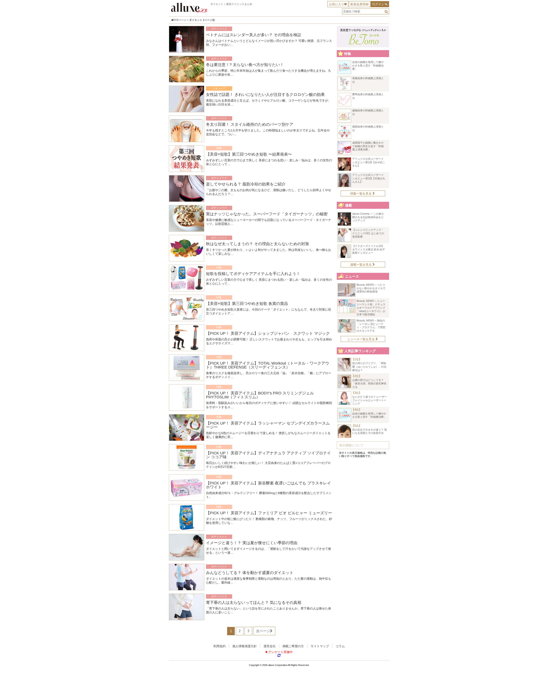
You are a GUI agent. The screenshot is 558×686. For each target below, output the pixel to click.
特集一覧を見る (361, 193)
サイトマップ (320, 646)
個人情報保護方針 (244, 646)
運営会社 (270, 646)
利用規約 (219, 646)
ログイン (378, 4)
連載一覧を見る (361, 264)
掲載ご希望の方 (293, 646)
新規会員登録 (359, 4)
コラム (340, 646)
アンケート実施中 (280, 652)
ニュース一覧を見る (361, 339)
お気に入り (336, 4)
